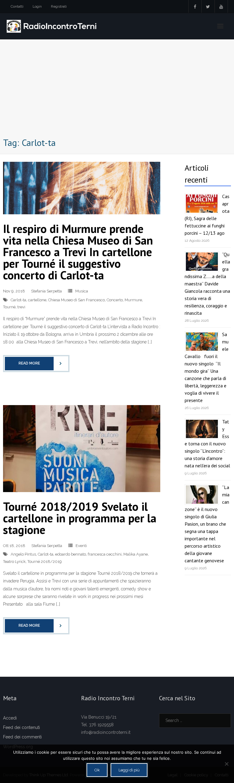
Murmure (133, 300)
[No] (226, 764)
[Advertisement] (117, 89)
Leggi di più (129, 770)
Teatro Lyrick (14, 561)
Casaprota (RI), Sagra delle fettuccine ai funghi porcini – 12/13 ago (207, 214)
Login (37, 6)
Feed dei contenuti (21, 727)
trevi (21, 307)
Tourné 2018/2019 (44, 561)
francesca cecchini (105, 554)
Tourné (9, 307)
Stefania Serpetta (46, 291)
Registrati (59, 6)
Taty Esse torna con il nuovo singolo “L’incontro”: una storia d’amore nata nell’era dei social (207, 444)
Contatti (17, 6)
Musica (81, 291)
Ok (97, 770)
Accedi (10, 718)
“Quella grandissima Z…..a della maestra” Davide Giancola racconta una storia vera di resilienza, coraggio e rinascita (207, 283)
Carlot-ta (18, 300)
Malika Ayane (135, 554)
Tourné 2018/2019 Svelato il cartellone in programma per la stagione (79, 518)
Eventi (81, 545)
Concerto (115, 300)
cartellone (37, 300)
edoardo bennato (70, 554)
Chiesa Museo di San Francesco (76, 300)
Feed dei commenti (22, 736)
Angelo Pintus (23, 554)
